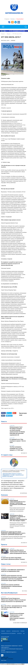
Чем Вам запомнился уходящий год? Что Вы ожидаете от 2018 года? (16, 448)
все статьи (24, 590)
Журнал (8, 34)
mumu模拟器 (7, 664)
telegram (16, 664)
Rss (24, 633)
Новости (8, 631)
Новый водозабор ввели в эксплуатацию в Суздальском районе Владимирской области (18, 551)
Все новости (24, 453)
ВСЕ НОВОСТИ (24, 542)
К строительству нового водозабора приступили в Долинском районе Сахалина (13, 558)
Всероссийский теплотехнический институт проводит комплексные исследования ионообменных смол (18, 503)
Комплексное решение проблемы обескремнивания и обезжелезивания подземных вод (11, 586)
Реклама (22, 631)
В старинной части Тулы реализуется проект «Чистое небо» (18, 441)
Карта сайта (3, 660)
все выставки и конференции (20, 622)
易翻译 (22, 664)
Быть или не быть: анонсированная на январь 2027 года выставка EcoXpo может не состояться (14, 607)
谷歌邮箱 (12, 664)
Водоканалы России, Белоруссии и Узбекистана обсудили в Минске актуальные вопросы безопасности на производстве (13, 600)
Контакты (13, 18)
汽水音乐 (2, 664)
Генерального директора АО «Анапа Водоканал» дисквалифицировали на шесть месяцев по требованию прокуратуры (13, 533)
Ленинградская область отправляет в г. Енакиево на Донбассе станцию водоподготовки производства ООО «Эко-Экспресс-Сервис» (18, 518)
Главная (3, 34)
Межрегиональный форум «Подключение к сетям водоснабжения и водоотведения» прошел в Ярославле (17, 616)
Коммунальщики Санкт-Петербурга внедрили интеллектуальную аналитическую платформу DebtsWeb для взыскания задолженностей (17, 431)
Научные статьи (15, 631)
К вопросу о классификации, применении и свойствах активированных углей (13, 570)
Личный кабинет (20, 18)
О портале (6, 18)
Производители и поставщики (8, 633)
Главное (3, 631)
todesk (19, 664)
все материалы (23, 493)
